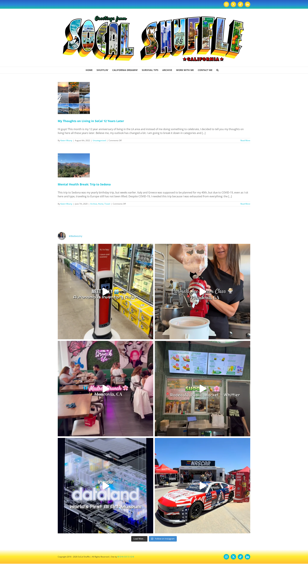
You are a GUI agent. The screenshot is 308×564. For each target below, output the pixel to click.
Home (100, 203)
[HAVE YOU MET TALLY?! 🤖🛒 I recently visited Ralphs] (105, 291)
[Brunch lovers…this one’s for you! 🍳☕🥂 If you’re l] (105, 388)
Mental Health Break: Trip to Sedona (84, 184)
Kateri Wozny (66, 140)
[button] (217, 70)
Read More (245, 140)
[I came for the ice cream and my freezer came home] (202, 291)
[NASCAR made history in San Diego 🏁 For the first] (202, 485)
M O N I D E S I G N (125, 556)
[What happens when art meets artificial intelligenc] (105, 485)
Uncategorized (99, 140)
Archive (93, 203)
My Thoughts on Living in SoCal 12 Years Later (91, 121)
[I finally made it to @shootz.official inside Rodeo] (202, 388)
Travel (107, 203)
